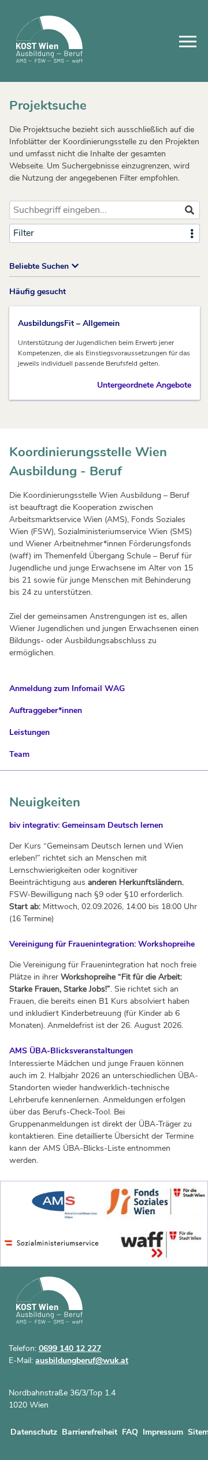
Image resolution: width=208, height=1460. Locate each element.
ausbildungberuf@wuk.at (81, 1360)
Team (19, 754)
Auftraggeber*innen (45, 710)
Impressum (163, 1432)
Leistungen (29, 732)
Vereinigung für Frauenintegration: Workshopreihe (102, 944)
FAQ (130, 1432)
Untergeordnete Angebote (144, 385)
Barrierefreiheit (89, 1432)
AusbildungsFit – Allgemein (69, 323)
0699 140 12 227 (70, 1348)
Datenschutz (33, 1432)
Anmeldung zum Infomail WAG (67, 688)
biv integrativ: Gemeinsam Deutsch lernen (86, 825)
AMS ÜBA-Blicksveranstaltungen (71, 1050)
